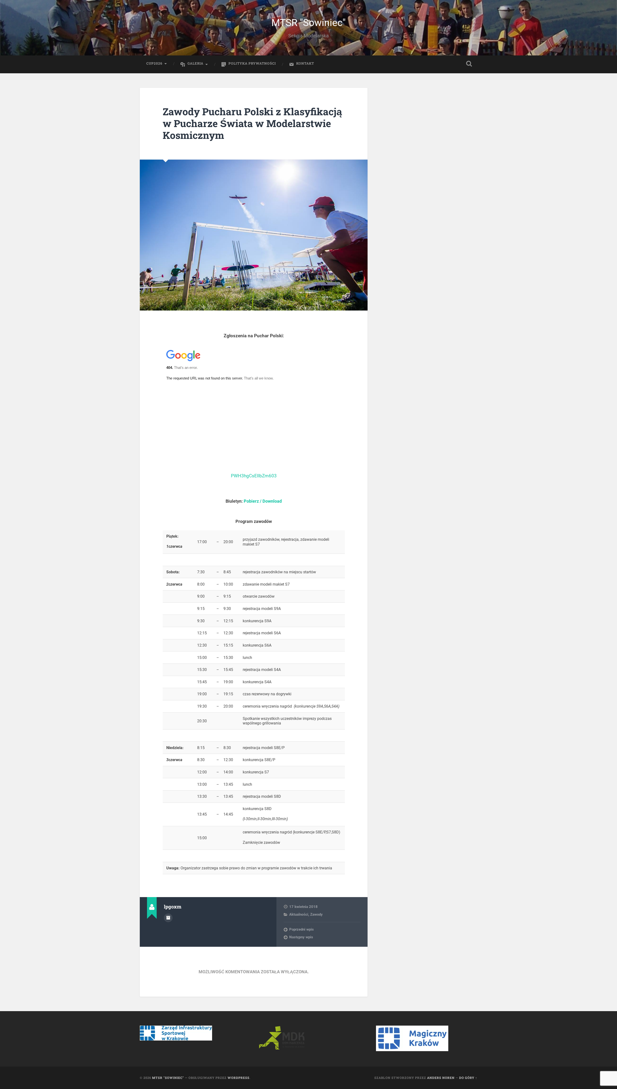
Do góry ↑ (468, 1078)
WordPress (238, 1078)
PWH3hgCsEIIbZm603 (254, 476)
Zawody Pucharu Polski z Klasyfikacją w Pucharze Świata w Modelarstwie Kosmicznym (252, 123)
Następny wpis (301, 937)
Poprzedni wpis (301, 929)
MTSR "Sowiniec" (308, 22)
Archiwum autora (168, 917)
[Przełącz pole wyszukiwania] (469, 63)
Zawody (316, 914)
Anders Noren (441, 1078)
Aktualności (298, 914)
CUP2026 (154, 63)
